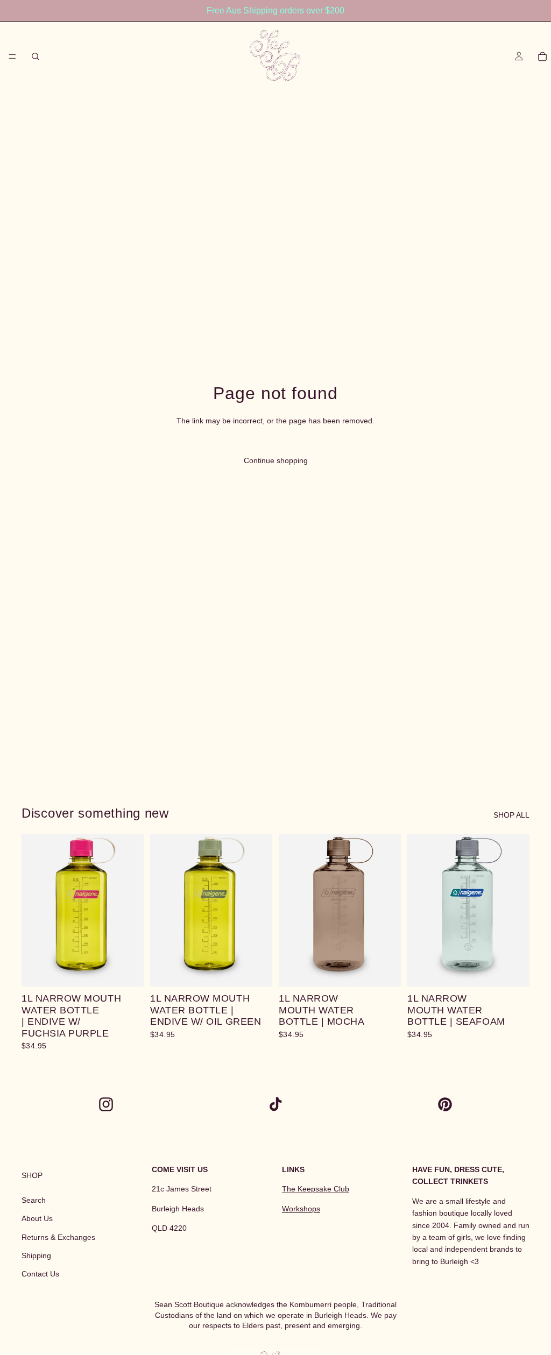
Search (34, 1200)
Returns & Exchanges (58, 1237)
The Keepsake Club (315, 1189)
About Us (37, 1218)
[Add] (127, 970)
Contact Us (40, 1274)
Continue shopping (276, 460)
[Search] (35, 56)
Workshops (301, 1208)
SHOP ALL (511, 815)
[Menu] (12, 56)
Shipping (36, 1255)
